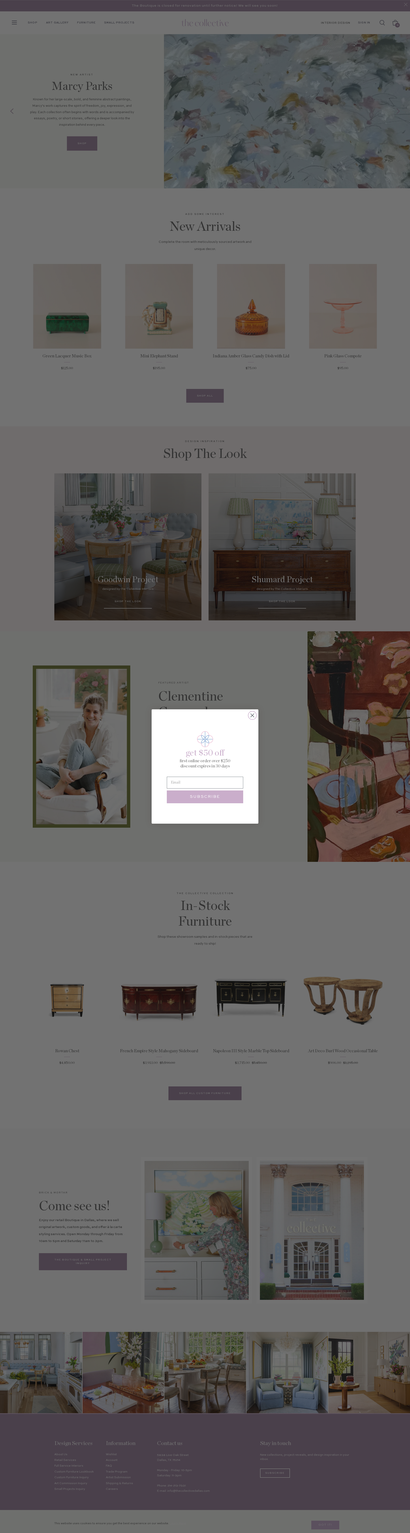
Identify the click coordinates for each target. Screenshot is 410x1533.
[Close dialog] (252, 715)
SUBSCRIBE (205, 797)
